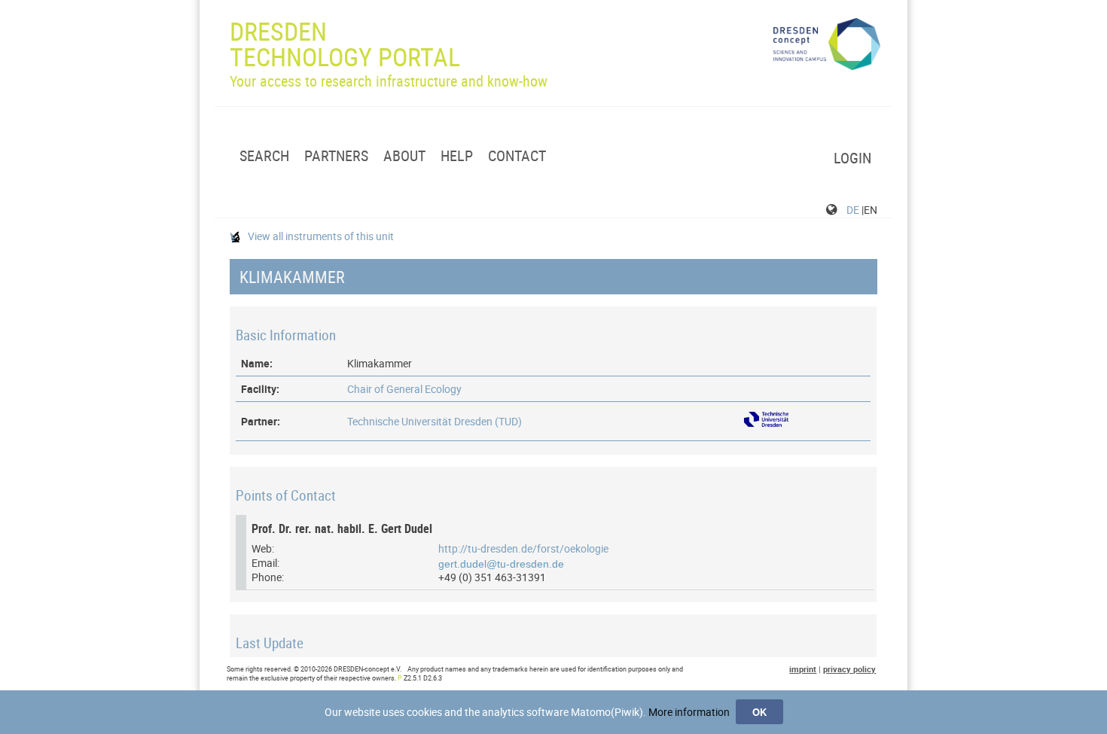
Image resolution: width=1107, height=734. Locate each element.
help (457, 155)
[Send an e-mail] (502, 563)
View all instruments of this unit (319, 236)
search (264, 155)
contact (517, 155)
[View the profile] (766, 427)
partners (336, 155)
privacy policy (849, 669)
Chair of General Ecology (404, 389)
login (852, 158)
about (404, 155)
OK (759, 712)
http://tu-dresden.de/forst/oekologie (523, 548)
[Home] (827, 44)
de (852, 210)
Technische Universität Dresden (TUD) (434, 421)
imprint (802, 669)
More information (689, 712)
